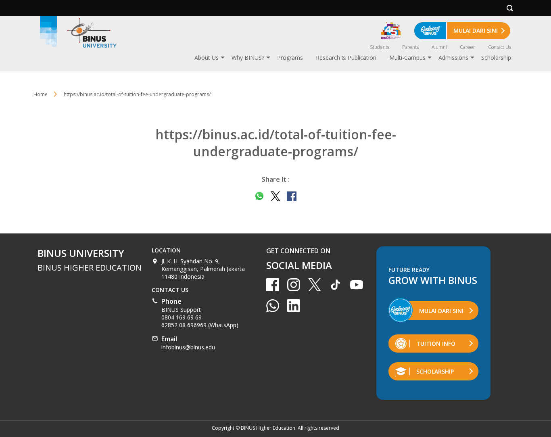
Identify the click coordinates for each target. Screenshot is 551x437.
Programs (290, 57)
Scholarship (496, 57)
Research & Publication (346, 57)
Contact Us (499, 47)
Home (40, 94)
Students (379, 47)
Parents (410, 47)
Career (467, 47)
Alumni (439, 47)
